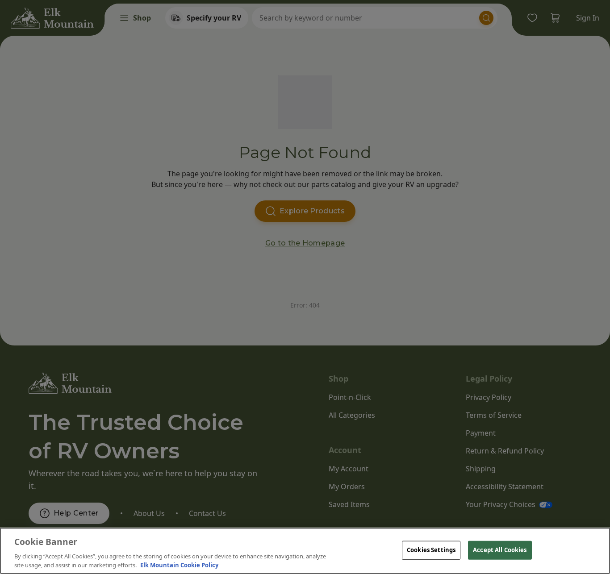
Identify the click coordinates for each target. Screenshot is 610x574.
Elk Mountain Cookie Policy (179, 565)
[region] (305, 551)
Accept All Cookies (499, 550)
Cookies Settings (431, 550)
